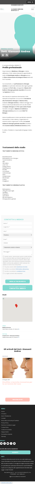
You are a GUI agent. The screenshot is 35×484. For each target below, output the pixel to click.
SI (18, 329)
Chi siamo (3, 413)
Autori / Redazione (6, 416)
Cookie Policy (5, 427)
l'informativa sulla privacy (22, 269)
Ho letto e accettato (16, 269)
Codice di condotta (6, 429)
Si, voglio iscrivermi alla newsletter (13, 273)
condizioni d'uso (21, 271)
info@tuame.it (22, 474)
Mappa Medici (5, 432)
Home (3, 411)
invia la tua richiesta (17, 281)
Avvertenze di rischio (22, 267)
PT (18, 337)
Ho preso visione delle (15, 267)
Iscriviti (15, 452)
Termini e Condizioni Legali (8, 425)
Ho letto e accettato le (14, 271)
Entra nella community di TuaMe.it (10, 420)
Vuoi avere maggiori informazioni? (17, 287)
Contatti (3, 418)
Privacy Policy (4, 422)
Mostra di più (18, 399)
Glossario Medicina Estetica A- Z (17, 10)
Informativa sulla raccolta (6, 482)
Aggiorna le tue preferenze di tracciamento (18, 476)
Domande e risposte (17, 5)
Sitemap (3, 436)
